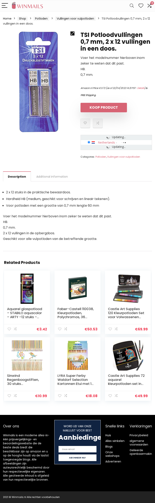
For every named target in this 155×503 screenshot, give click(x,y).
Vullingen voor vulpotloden (75, 19)
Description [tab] (17, 177)
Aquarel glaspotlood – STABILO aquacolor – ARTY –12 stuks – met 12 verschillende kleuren (24, 316)
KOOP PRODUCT (104, 107)
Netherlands (106, 142)
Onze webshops (112, 454)
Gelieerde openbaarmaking (142, 452)
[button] (72, 33)
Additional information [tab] (52, 177)
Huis (108, 435)
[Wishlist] (140, 5)
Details (141, 88)
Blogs (109, 447)
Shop (22, 19)
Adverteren (113, 461)
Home (7, 19)
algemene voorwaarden (139, 443)
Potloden (41, 19)
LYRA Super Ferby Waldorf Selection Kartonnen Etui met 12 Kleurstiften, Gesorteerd (75, 383)
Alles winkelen (115, 441)
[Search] (132, 5)
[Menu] (5, 5)
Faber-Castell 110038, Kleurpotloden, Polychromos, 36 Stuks (76, 314)
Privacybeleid (139, 435)
